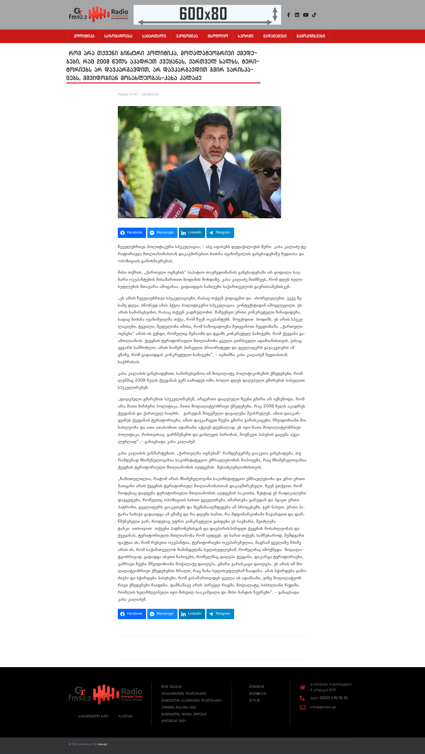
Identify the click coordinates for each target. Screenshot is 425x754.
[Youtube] (305, 15)
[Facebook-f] (288, 15)
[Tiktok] (314, 15)
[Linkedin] (297, 15)
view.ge (102, 744)
